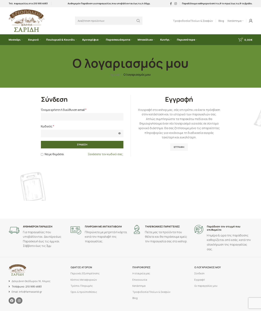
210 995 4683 (40, 3)
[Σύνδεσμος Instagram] (175, 3)
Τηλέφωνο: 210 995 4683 (27, 286)
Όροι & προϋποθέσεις (83, 292)
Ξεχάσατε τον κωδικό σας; (105, 154)
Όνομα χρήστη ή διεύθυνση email (63, 110)
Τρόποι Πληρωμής (81, 285)
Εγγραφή (179, 147)
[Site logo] (26, 20)
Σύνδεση (82, 144)
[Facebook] (12, 300)
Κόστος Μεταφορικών (83, 279)
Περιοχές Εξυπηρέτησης (85, 273)
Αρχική (114, 75)
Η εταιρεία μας (141, 273)
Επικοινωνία (139, 279)
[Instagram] (19, 300)
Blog (135, 298)
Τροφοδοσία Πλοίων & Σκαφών (151, 292)
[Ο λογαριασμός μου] (250, 20)
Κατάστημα (138, 285)
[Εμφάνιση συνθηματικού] (119, 133)
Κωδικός (47, 126)
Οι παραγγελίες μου (205, 285)
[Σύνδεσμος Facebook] (171, 3)
